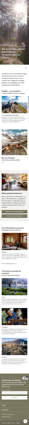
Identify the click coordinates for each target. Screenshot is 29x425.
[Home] (2, 4)
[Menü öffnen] (25, 421)
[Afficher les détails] (27, 377)
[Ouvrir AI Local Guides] (25, 378)
